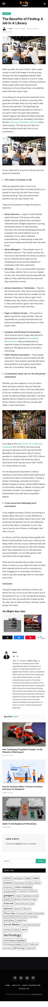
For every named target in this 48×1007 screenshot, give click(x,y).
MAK (10, 28)
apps (36, 878)
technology (12, 935)
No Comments (34, 28)
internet (8, 903)
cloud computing (23, 887)
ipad (32, 904)
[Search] (44, 3)
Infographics (16, 899)
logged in (18, 844)
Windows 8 (31, 948)
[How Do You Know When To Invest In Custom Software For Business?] (24, 772)
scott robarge (33, 916)
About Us (16, 985)
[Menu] (3, 3)
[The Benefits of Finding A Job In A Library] (24, 50)
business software (33, 883)
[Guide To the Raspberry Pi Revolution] (24, 809)
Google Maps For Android (30, 896)
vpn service (6, 948)
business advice (19, 883)
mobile (29, 913)
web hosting (18, 948)
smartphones (21, 920)
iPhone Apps (9, 913)
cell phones (7, 887)
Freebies (6, 13)
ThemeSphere (37, 994)
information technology (29, 899)
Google (19, 896)
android (7, 878)
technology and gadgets (12, 944)
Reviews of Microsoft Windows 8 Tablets (15, 916)
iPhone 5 (18, 909)
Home (7, 985)
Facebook (33, 891)
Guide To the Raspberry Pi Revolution (19, 824)
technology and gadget (15, 940)
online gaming (39, 913)
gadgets (9, 895)
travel (26, 944)
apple (28, 878)
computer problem (10, 891)
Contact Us (24, 988)
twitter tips (34, 944)
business (8, 882)
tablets (16, 930)
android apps (18, 878)
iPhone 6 (27, 909)
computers (23, 891)
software (7, 930)
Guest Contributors (31, 985)
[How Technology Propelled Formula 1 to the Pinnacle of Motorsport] (24, 734)
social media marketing (30, 925)
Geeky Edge (32, 661)
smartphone (9, 920)
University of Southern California (23, 122)
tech (24, 929)
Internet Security (22, 904)
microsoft (21, 913)
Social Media (12, 924)
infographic (6, 899)
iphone (8, 908)
